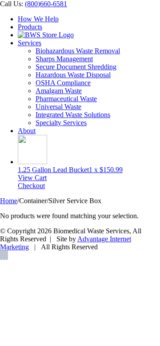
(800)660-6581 (46, 4)
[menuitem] (89, 19)
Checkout (31, 185)
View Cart (32, 177)
